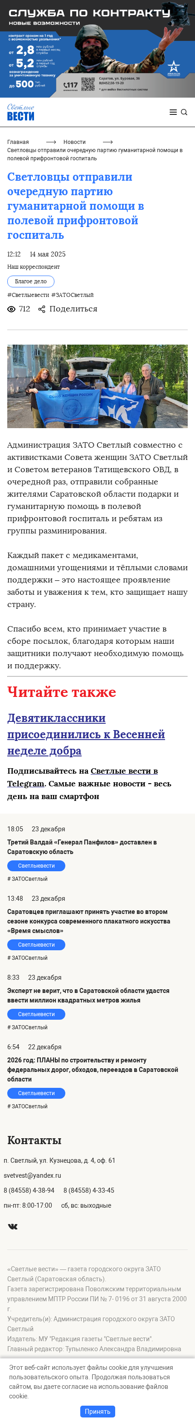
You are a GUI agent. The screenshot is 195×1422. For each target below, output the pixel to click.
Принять (98, 1411)
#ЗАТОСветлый (72, 295)
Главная (18, 142)
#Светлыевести (28, 295)
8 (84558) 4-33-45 (88, 1190)
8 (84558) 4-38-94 (29, 1190)
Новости (74, 142)
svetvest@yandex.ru (32, 1175)
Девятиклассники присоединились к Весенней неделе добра (86, 734)
